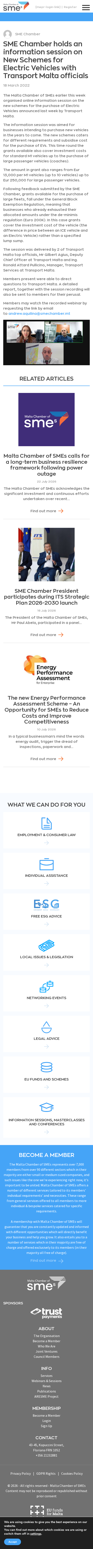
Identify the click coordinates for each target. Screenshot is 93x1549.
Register (70, 7)
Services (47, 1375)
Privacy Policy (20, 1473)
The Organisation (47, 1336)
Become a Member (46, 1341)
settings (35, 1534)
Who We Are (46, 1346)
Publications (46, 1391)
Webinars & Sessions (47, 1381)
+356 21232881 (46, 1455)
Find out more (43, 511)
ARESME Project (46, 1396)
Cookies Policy (72, 1473)
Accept (12, 1542)
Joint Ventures (47, 1351)
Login (46, 1420)
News (47, 1386)
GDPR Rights (46, 1473)
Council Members (46, 1356)
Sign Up (46, 1426)
